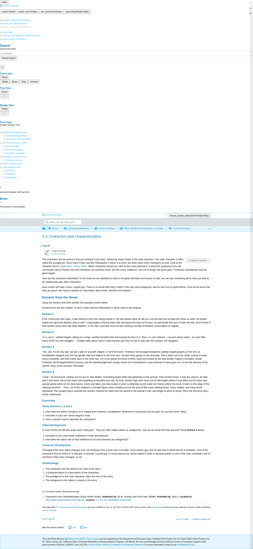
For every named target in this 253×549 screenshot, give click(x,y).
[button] (10, 174)
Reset (4, 77)
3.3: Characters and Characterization (71, 507)
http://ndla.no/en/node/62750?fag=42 (64, 500)
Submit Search (9, 58)
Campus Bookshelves (78, 228)
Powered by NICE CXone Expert (83, 539)
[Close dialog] (2, 202)
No (85, 527)
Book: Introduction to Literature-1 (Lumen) (144, 228)
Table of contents (199, 260)
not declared (158, 507)
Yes (74, 527)
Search (47, 222)
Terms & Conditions (112, 545)
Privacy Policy (94, 545)
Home (55, 228)
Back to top (47, 519)
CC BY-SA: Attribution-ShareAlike (113, 500)
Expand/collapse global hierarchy (45, 228)
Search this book (8, 49)
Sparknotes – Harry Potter (73, 266)
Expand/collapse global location (209, 228)
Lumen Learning (106, 228)
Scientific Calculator (15, 153)
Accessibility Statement (132, 545)
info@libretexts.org (185, 545)
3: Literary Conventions (184, 228)
